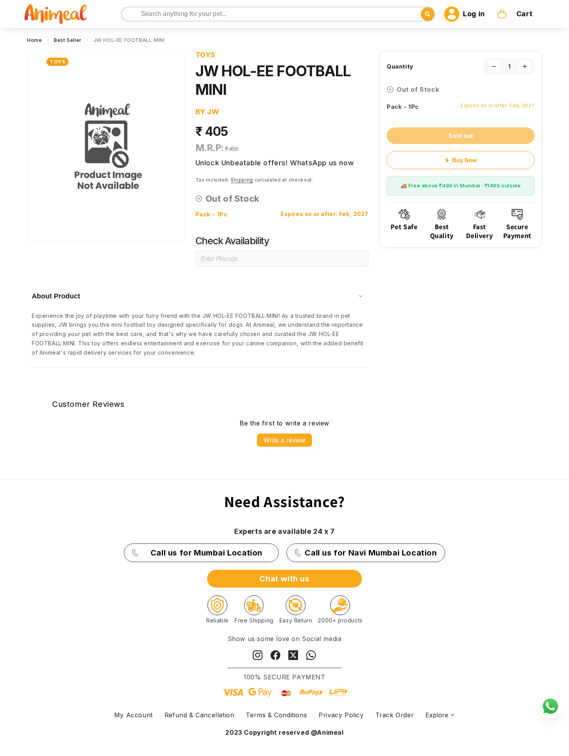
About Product (56, 296)
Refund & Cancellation (200, 715)
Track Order (394, 715)
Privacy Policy (341, 715)
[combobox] (278, 14)
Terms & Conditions (276, 715)
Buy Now (464, 160)
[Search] (128, 14)
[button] (515, 13)
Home (34, 40)
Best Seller (68, 40)
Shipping (242, 180)
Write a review (284, 440)
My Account (133, 715)
